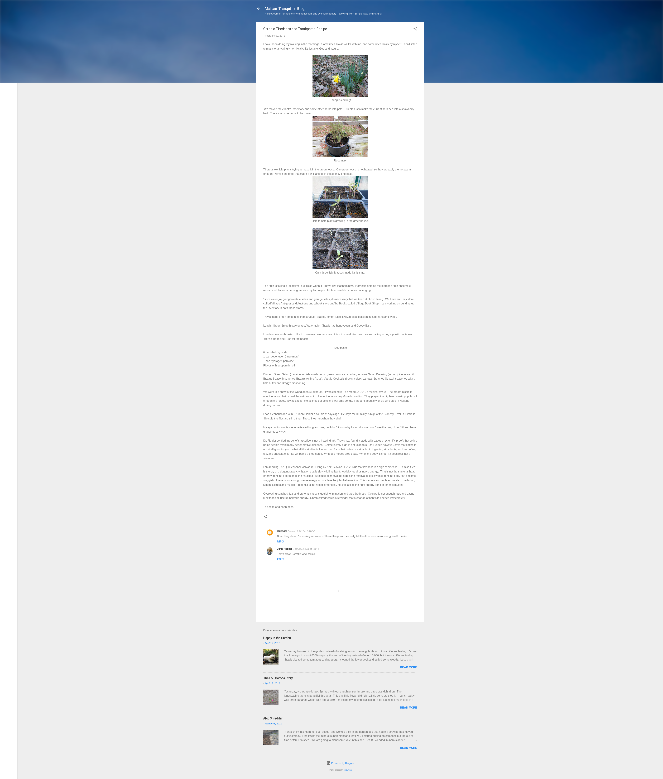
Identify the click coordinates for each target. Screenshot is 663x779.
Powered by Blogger (342, 763)
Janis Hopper (284, 548)
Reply (280, 541)
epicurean (348, 770)
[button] (415, 29)
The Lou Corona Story (278, 678)
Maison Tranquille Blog (285, 8)
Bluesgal (282, 531)
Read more (408, 667)
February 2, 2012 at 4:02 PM (307, 549)
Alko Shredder (272, 718)
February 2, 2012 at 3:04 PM (301, 531)
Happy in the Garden (277, 638)
